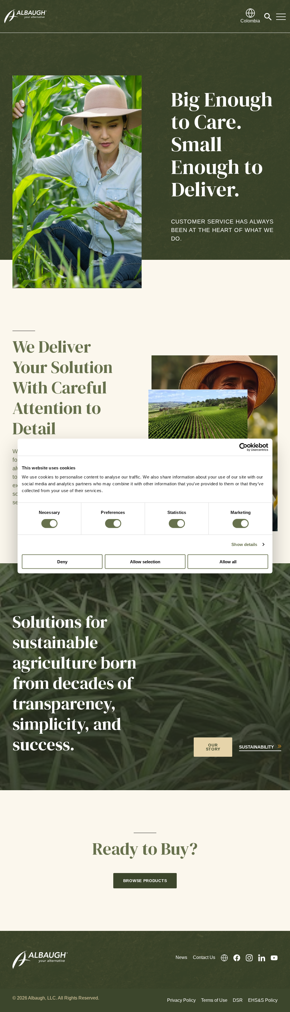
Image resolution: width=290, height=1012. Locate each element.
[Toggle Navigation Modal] (281, 16)
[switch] (113, 523)
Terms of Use (214, 1000)
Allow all (227, 561)
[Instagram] (246, 957)
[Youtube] (271, 957)
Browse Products (145, 880)
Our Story (213, 747)
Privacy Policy (181, 1000)
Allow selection (145, 561)
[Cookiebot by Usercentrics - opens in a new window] (243, 447)
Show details (244, 544)
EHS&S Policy (263, 1000)
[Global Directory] (221, 957)
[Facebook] (234, 957)
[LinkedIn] (259, 957)
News (181, 957)
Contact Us (204, 957)
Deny (62, 561)
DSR (238, 1000)
